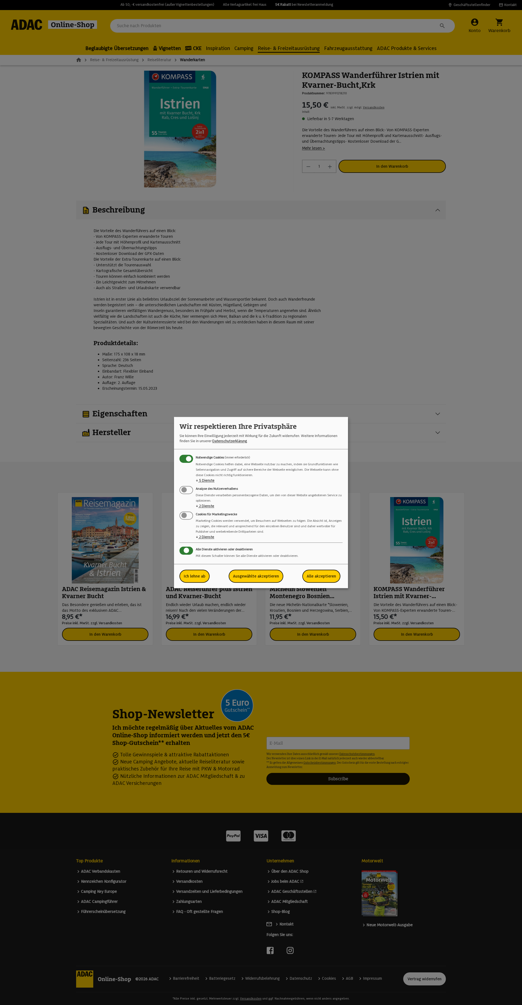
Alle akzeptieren (321, 576)
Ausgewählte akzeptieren (256, 576)
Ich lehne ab (194, 576)
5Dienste (205, 480)
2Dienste (205, 506)
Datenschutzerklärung (229, 441)
